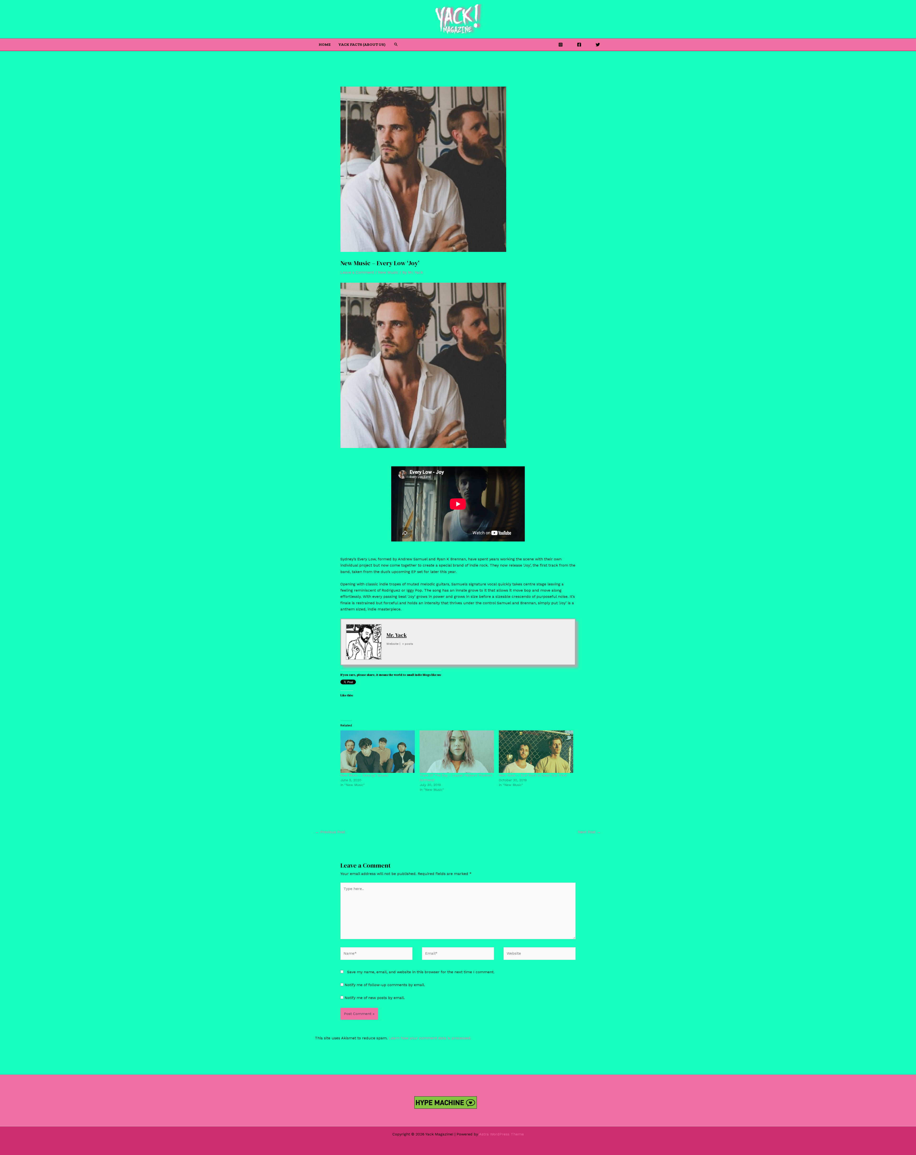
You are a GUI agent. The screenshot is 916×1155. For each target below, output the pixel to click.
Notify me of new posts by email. (375, 997)
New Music (388, 272)
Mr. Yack (396, 635)
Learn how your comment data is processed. (430, 1038)
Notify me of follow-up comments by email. (385, 985)
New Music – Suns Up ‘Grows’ (364, 775)
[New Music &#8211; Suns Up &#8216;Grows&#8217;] (377, 751)
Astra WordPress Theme (501, 1134)
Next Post (589, 832)
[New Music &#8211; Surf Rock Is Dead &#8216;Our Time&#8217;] (536, 751)
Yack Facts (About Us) (361, 44)
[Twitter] (597, 44)
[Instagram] (560, 44)
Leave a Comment (357, 272)
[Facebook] (579, 44)
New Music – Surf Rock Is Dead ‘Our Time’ (533, 775)
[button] (396, 44)
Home (325, 44)
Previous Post (330, 832)
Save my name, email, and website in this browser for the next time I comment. (420, 972)
